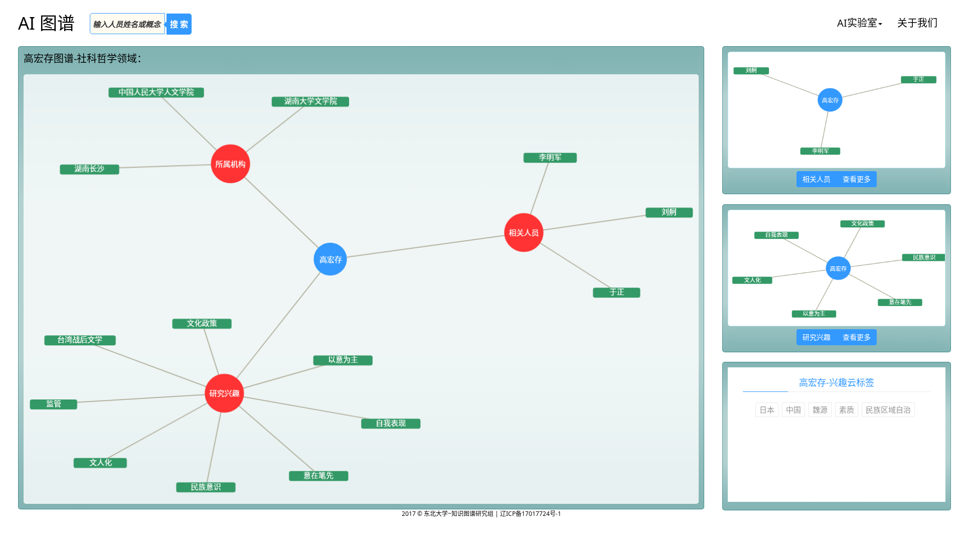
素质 (846, 409)
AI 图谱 (46, 23)
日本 (766, 409)
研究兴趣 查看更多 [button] (836, 337)
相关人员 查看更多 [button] (836, 179)
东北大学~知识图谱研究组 (459, 513)
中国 (793, 409)
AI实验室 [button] (857, 23)
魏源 (820, 409)
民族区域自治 (888, 409)
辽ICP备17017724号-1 (530, 513)
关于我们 (917, 23)
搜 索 (179, 24)
